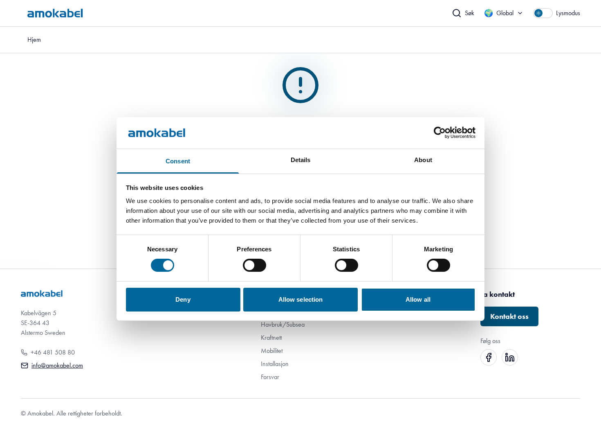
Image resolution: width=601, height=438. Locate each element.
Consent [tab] (178, 161)
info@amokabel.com (57, 365)
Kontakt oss (509, 316)
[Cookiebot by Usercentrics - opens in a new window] (439, 132)
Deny (182, 299)
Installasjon (275, 364)
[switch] (254, 265)
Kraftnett (271, 337)
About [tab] (423, 159)
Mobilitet (272, 350)
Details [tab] (301, 159)
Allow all (418, 299)
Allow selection (300, 299)
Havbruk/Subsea (283, 324)
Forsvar (270, 377)
